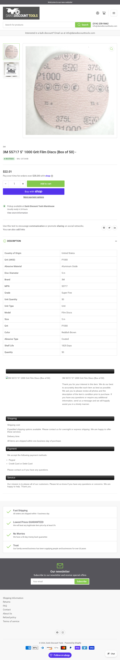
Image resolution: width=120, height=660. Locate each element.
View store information (17, 213)
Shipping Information (13, 598)
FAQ (5, 606)
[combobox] (47, 25)
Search (85, 24)
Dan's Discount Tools (54, 643)
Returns (6, 602)
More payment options (33, 197)
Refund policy (9, 617)
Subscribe (81, 581)
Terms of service (11, 621)
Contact (7, 609)
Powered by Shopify (73, 643)
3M (4, 147)
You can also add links (14, 229)
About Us (7, 613)
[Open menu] (114, 13)
